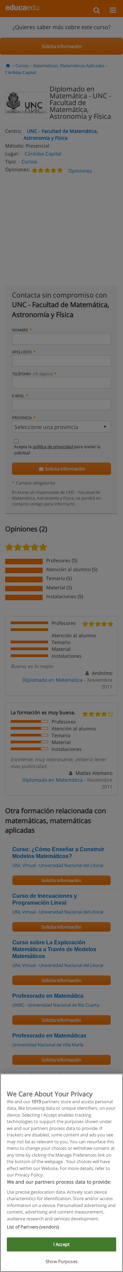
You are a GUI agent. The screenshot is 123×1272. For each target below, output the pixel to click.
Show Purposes (61, 1261)
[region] (61, 1172)
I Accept (61, 1244)
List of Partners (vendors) (33, 1227)
